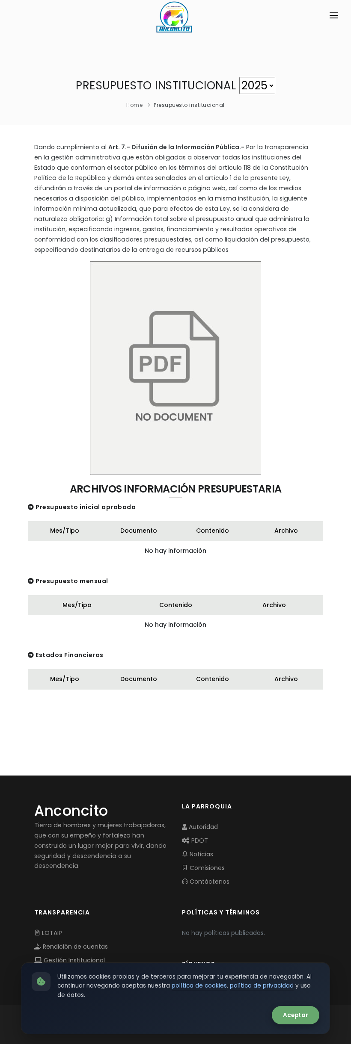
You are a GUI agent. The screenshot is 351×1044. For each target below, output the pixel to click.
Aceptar (295, 1015)
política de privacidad (262, 986)
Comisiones (206, 868)
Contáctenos (208, 881)
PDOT (199, 840)
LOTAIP (51, 933)
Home (134, 105)
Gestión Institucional (73, 960)
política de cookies (199, 986)
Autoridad (202, 827)
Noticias (200, 854)
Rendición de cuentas (74, 946)
